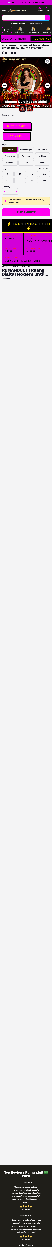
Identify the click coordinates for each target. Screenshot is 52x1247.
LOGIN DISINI (16, 136)
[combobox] (23, 17)
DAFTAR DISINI (17, 126)
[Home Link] (17, 10)
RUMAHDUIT (26, 212)
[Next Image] (47, 85)
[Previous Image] (4, 85)
